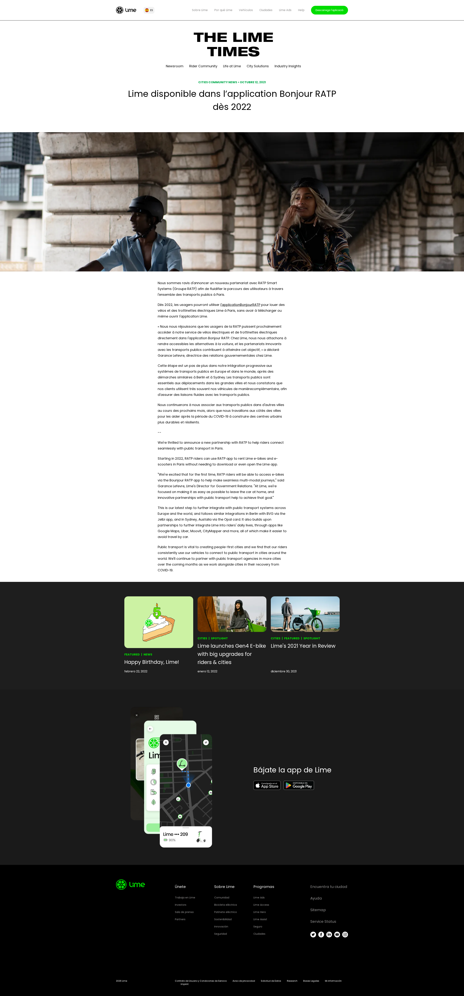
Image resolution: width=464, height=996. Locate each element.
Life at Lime (232, 66)
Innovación (221, 926)
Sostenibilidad (223, 919)
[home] (126, 10)
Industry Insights (288, 66)
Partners (180, 919)
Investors (180, 905)
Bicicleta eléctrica (225, 905)
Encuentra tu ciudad (328, 886)
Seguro (257, 926)
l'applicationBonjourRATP (240, 304)
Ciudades (265, 10)
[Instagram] (345, 934)
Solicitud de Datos (271, 980)
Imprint (184, 984)
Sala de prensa (184, 912)
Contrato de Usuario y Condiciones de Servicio (201, 980)
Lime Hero (259, 912)
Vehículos (246, 10)
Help (301, 10)
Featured (132, 654)
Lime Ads (285, 10)
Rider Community (203, 66)
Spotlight (219, 638)
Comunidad (221, 897)
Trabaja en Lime (185, 897)
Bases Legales (311, 980)
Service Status (323, 921)
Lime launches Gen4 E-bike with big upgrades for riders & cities (232, 654)
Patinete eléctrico (225, 912)
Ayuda (316, 898)
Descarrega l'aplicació (329, 10)
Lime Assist (260, 919)
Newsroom (174, 66)
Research (292, 980)
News (148, 654)
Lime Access (261, 905)
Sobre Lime (200, 10)
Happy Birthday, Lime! (151, 662)
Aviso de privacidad (244, 980)
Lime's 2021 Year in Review (303, 645)
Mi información (333, 980)
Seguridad (220, 934)
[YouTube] (337, 934)
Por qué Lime (223, 10)
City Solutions (258, 66)
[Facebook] (321, 934)
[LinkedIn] (329, 934)
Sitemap (318, 909)
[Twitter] (313, 934)
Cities (202, 638)
